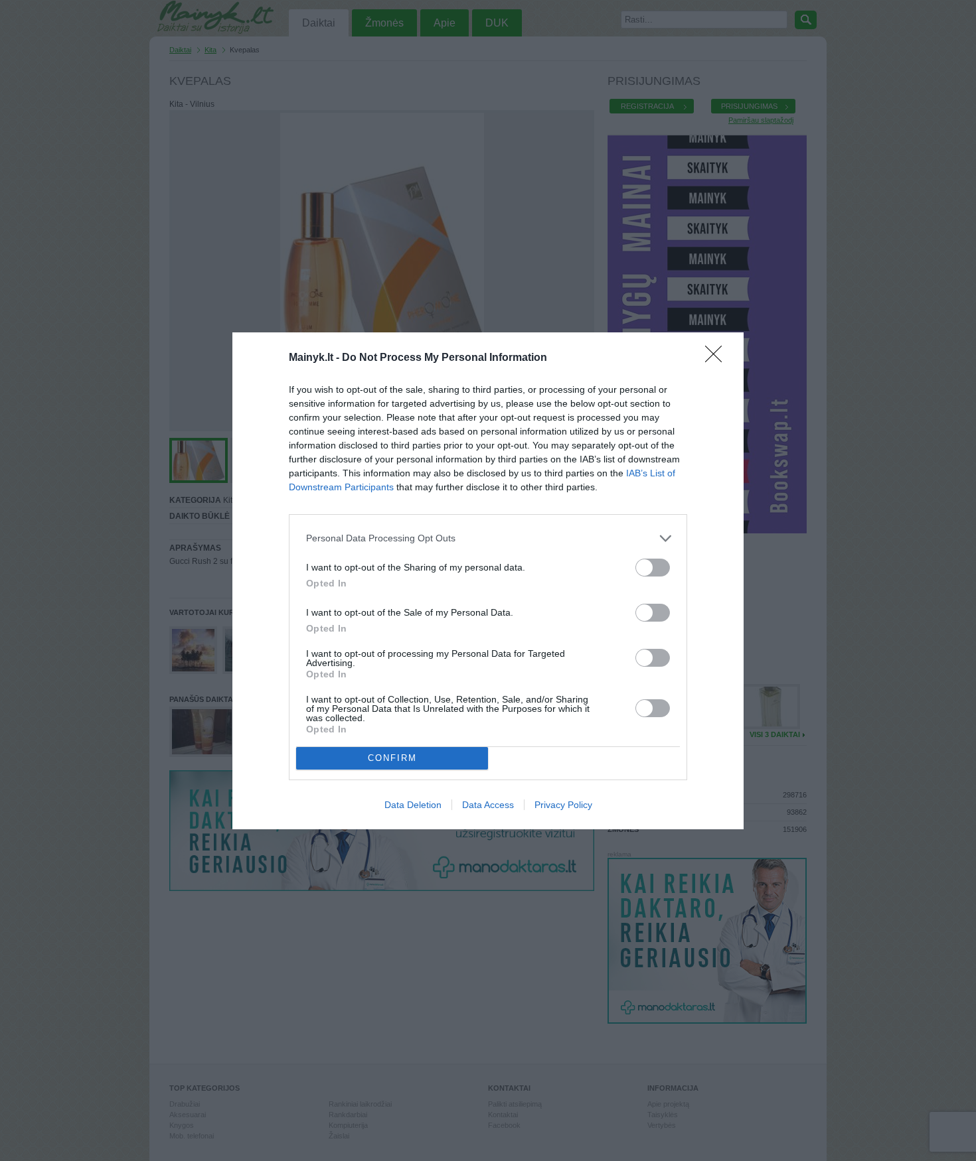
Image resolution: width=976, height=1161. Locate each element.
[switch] (652, 568)
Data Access (488, 804)
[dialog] (488, 580)
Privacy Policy (563, 804)
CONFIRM (392, 758)
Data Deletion (413, 804)
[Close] (717, 358)
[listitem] (488, 538)
